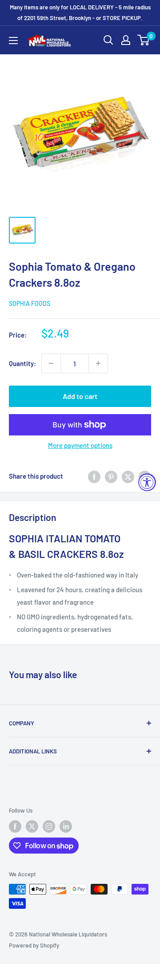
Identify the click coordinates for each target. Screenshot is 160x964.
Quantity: (22, 363)
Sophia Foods (29, 303)
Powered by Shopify (34, 945)
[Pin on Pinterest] (111, 476)
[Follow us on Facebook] (15, 826)
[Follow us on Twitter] (32, 826)
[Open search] (108, 40)
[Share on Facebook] (94, 476)
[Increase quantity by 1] (98, 363)
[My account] (125, 40)
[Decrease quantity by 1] (51, 363)
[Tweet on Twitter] (128, 476)
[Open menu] (13, 40)
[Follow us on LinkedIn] (66, 826)
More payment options (80, 445)
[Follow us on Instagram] (49, 826)
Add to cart (80, 396)
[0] (143, 40)
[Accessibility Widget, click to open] (147, 482)
